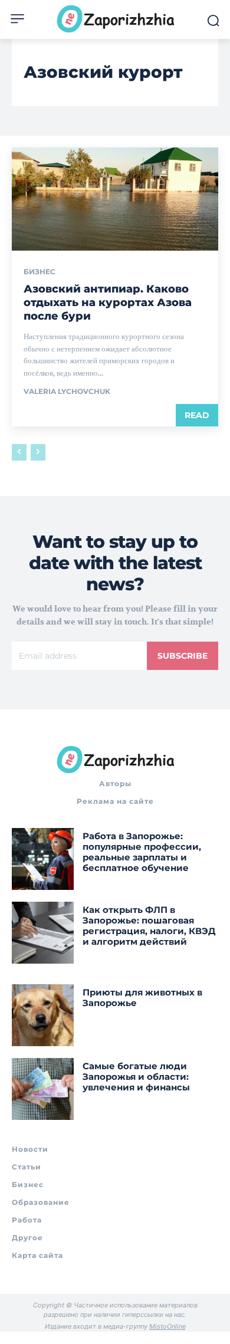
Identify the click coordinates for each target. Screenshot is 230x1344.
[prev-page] (19, 452)
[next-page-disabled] (38, 452)
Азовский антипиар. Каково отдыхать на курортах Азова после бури (108, 302)
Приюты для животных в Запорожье (142, 997)
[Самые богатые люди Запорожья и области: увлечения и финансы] (43, 1089)
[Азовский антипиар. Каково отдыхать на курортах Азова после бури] (115, 199)
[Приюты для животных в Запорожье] (43, 1015)
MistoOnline (167, 1326)
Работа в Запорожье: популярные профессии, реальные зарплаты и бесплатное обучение (142, 851)
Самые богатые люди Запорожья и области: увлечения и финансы (136, 1076)
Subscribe (182, 655)
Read (197, 415)
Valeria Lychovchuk (67, 391)
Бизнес (39, 271)
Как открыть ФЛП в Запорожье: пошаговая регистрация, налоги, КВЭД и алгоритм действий (149, 925)
